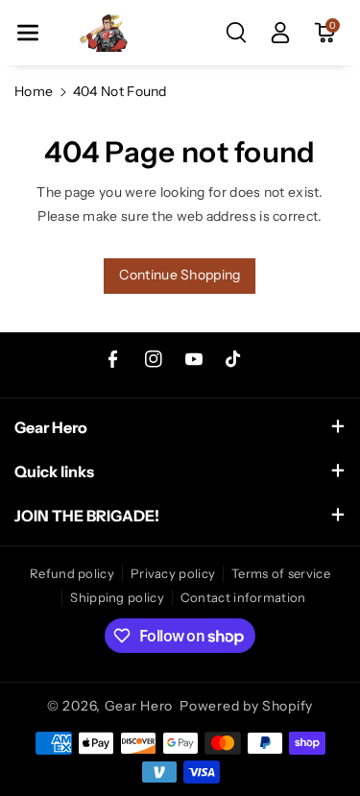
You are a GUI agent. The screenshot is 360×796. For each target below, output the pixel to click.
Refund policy (72, 573)
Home (33, 91)
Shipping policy (117, 597)
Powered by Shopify (246, 705)
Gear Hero (139, 705)
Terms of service (280, 573)
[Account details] (280, 33)
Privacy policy (173, 573)
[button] (28, 32)
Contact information (243, 597)
